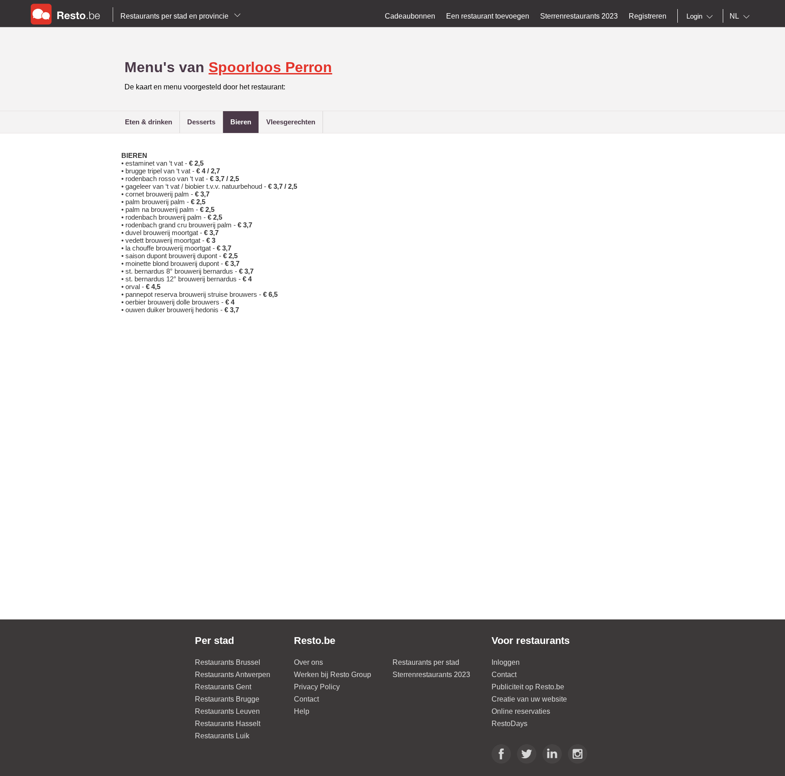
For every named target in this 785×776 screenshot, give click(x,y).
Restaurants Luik (222, 736)
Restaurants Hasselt (227, 723)
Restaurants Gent (223, 687)
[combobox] (701, 16)
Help (301, 711)
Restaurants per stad (425, 662)
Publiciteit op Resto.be (528, 687)
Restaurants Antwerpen (232, 674)
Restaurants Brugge (227, 699)
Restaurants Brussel (227, 662)
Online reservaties (521, 711)
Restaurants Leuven (227, 711)
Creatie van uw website (529, 699)
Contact (306, 699)
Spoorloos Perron (270, 67)
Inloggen (506, 662)
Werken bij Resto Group (332, 674)
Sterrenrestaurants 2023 (431, 674)
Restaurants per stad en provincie (175, 16)
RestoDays (509, 723)
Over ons (308, 662)
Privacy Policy (317, 687)
